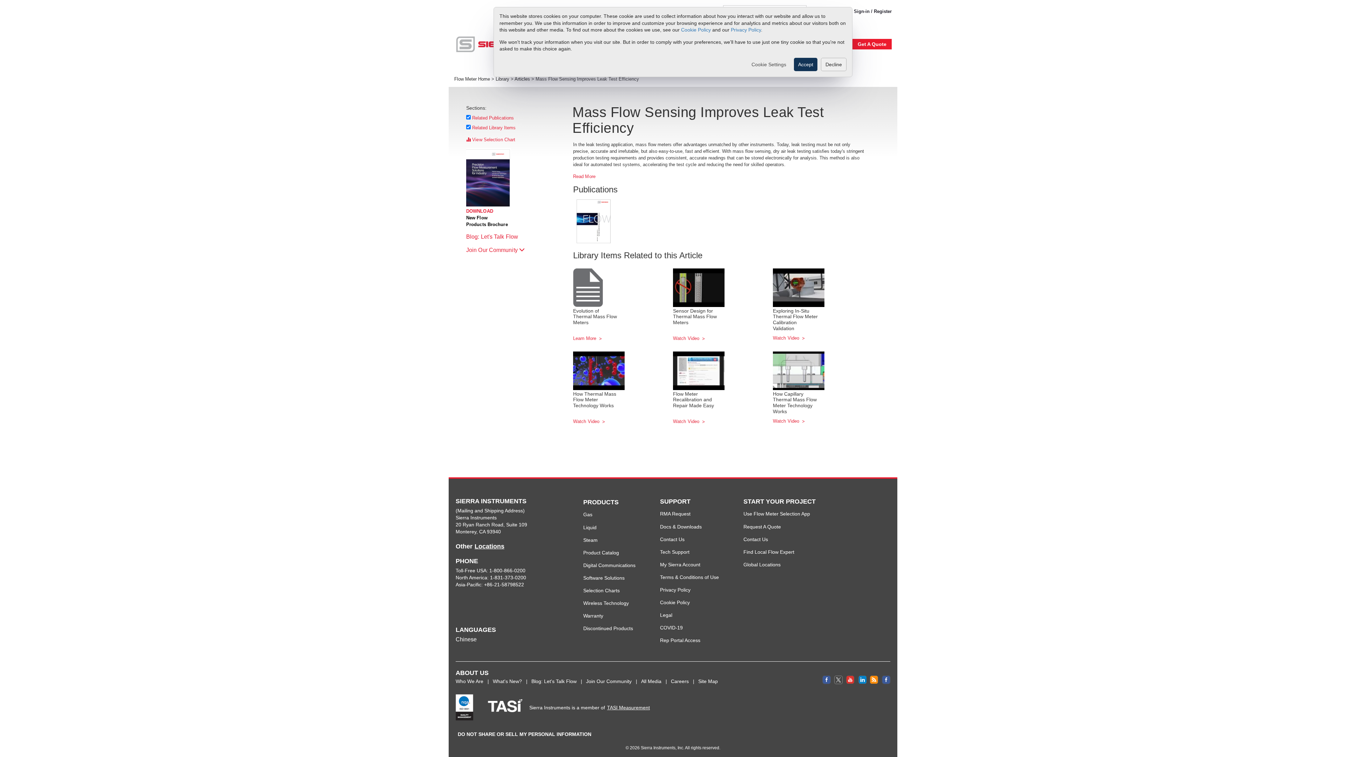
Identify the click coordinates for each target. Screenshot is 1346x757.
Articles (522, 79)
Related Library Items (494, 127)
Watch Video (687, 338)
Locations (489, 546)
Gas (587, 514)
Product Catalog (601, 552)
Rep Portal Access (680, 640)
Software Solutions (604, 578)
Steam (590, 540)
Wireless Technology (606, 603)
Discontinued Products (608, 628)
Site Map (708, 681)
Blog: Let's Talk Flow (492, 237)
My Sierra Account (680, 564)
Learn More (585, 338)
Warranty (593, 616)
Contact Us (672, 539)
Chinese (466, 639)
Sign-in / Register (873, 11)
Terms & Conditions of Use (689, 577)
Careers (680, 681)
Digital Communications (609, 565)
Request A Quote (762, 527)
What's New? (507, 681)
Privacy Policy (746, 30)
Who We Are (469, 681)
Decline (833, 64)
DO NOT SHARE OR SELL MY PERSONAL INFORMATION (524, 734)
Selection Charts (601, 590)
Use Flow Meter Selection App (776, 514)
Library (502, 79)
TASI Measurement (628, 707)
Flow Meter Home (472, 79)
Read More (584, 176)
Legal (666, 615)
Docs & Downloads (681, 527)
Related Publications (493, 118)
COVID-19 (671, 627)
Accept (805, 64)
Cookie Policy (696, 30)
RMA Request (675, 514)
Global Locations (762, 564)
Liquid (590, 527)
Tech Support (674, 552)
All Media (651, 681)
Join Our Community (492, 250)
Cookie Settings (769, 64)
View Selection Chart (493, 139)
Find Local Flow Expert (768, 552)
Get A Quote (872, 44)
